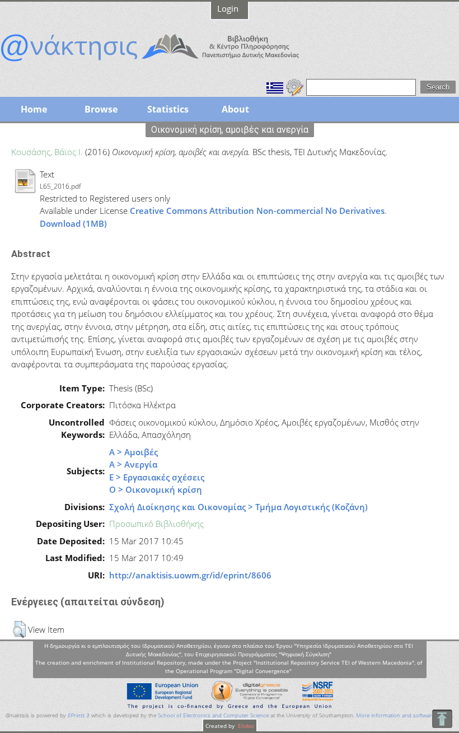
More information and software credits (404, 715)
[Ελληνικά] (275, 86)
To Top (442, 718)
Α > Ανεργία (133, 464)
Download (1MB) (73, 223)
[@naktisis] (168, 62)
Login (227, 8)
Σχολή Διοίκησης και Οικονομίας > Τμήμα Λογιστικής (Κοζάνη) (238, 506)
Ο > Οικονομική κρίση (155, 489)
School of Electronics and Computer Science (213, 715)
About (235, 109)
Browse (101, 109)
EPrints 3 (79, 715)
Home (34, 109)
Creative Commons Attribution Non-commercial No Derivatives (257, 210)
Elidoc (245, 726)
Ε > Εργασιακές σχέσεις (156, 477)
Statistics (168, 109)
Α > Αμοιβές (133, 451)
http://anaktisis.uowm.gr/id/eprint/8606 (190, 575)
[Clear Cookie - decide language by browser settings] (295, 86)
